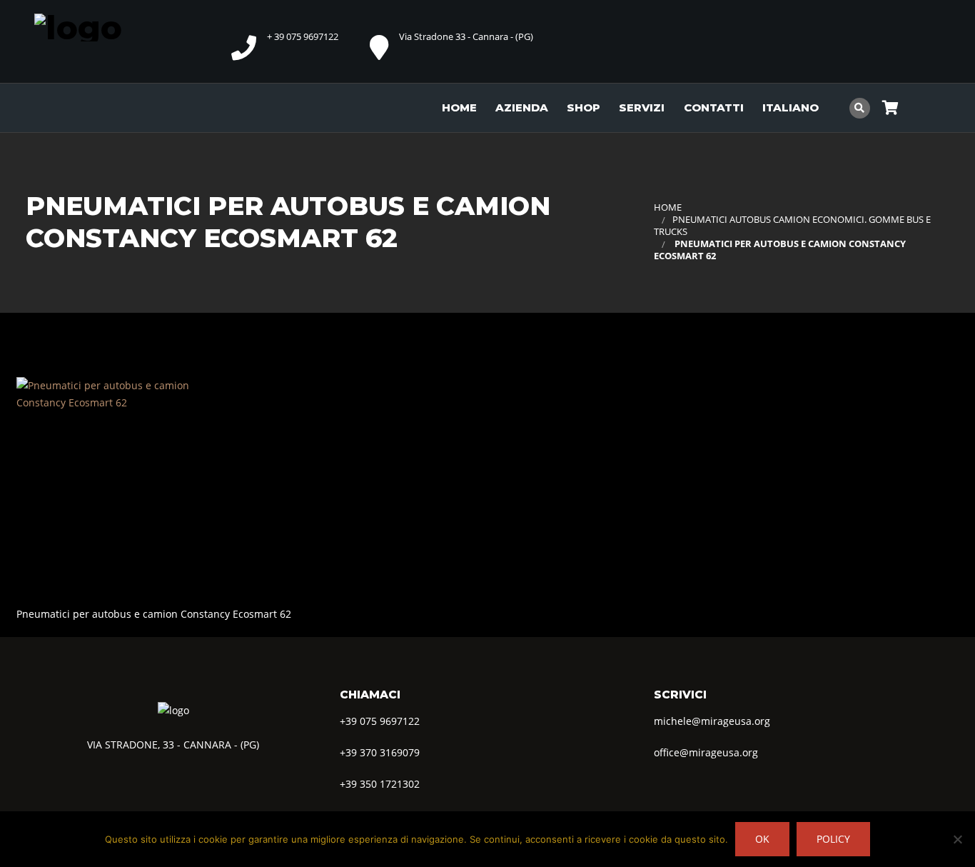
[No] (957, 839)
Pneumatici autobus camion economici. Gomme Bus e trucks (792, 226)
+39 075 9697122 (380, 721)
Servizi (642, 107)
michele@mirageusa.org (712, 721)
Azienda (521, 107)
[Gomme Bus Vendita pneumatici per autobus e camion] (105, 26)
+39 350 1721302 (380, 784)
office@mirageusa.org (706, 752)
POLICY (833, 839)
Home (459, 107)
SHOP (583, 107)
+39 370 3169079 (380, 752)
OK (762, 839)
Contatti (714, 107)
